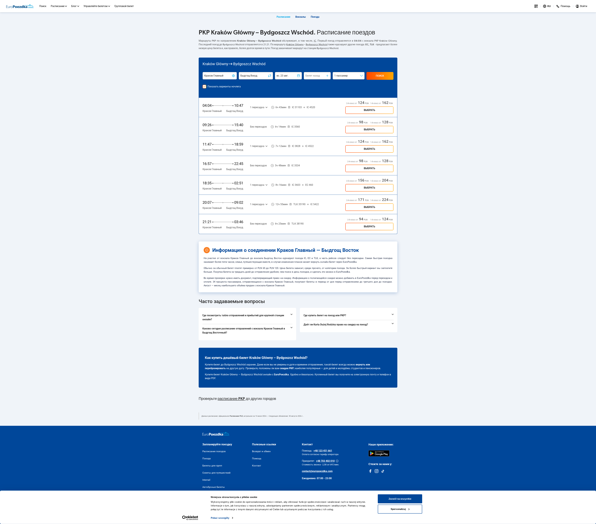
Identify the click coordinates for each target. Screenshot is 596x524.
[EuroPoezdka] (215, 434)
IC (315, 41)
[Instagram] (376, 471)
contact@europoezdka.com (317, 471)
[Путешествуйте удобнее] (536, 6)
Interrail (206, 480)
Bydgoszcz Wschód (316, 44)
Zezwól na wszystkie (400, 498)
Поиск (42, 6)
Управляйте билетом (96, 6)
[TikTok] (383, 471)
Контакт (256, 465)
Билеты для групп (212, 465)
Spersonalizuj (398, 509)
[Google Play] (378, 453)
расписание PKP (231, 399)
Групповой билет (124, 6)
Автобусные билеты (213, 487)
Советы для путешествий (216, 472)
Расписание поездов (214, 451)
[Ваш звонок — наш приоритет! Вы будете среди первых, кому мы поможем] (337, 461)
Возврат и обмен (261, 451)
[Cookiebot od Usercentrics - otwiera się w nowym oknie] (190, 518)
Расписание (57, 6)
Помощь (256, 458)
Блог (74, 6)
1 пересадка (257, 107)
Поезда (315, 16)
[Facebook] (370, 471)
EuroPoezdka (281, 374)
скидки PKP (287, 368)
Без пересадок (258, 126)
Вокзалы (300, 16)
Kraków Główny (295, 44)
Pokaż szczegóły (220, 518)
